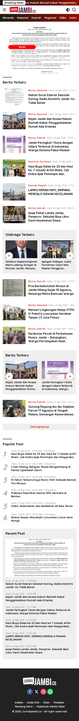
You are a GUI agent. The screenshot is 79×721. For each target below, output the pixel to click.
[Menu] (5, 10)
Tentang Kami (24, 706)
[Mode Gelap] (68, 10)
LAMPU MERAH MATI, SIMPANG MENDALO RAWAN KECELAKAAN (50, 192)
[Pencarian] (74, 10)
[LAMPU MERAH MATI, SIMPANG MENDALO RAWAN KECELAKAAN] (14, 191)
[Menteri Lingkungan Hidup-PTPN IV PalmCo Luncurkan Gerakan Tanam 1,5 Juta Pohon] (14, 312)
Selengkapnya (39, 426)
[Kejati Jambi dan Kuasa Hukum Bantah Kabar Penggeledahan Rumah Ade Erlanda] (14, 121)
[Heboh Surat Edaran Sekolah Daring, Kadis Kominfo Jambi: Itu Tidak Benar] (14, 97)
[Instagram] (43, 692)
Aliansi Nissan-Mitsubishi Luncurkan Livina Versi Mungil (42, 519)
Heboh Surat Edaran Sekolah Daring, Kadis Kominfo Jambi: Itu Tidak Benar (36, 58)
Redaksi (59, 702)
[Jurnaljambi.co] (22, 10)
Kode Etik (33, 702)
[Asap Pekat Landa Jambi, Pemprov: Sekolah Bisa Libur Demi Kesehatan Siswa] (14, 215)
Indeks (19, 702)
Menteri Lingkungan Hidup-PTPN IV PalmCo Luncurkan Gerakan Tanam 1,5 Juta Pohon (51, 313)
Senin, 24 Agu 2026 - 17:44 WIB (26, 66)
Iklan (46, 702)
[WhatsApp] (50, 692)
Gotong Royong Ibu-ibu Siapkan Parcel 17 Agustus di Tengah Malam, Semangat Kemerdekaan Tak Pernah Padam (51, 412)
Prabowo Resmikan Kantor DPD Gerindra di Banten (39, 494)
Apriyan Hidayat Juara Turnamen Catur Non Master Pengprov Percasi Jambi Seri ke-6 (57, 265)
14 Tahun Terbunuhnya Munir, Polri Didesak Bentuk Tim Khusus (43, 481)
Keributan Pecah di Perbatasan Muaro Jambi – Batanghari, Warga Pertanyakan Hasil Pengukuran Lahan (50, 339)
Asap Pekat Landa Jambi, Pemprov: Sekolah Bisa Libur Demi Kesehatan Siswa (48, 216)
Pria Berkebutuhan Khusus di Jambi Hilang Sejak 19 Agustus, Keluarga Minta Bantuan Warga (50, 290)
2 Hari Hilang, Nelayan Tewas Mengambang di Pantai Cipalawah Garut (41, 468)
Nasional (42, 90)
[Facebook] (30, 692)
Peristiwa (45, 161)
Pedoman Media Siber (51, 706)
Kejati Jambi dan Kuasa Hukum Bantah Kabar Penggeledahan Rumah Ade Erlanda (50, 122)
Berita (22, 47)
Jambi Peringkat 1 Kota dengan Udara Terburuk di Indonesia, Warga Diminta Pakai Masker (50, 146)
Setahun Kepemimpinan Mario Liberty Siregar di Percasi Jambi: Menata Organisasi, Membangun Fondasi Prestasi (21, 265)
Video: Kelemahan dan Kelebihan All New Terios (42, 506)
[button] (39, 49)
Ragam (42, 185)
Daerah (41, 137)
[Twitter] (37, 692)
